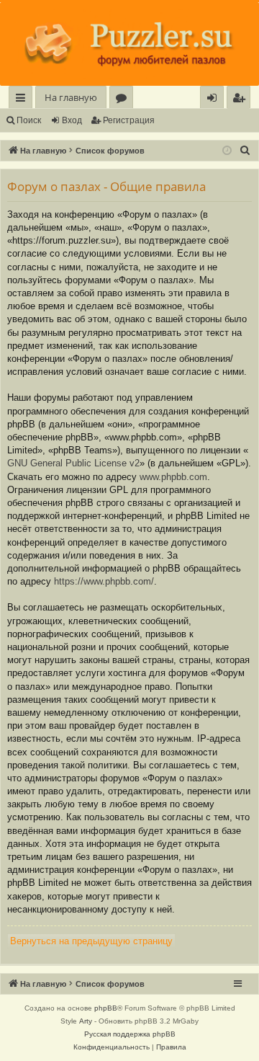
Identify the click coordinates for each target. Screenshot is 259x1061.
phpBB (105, 1008)
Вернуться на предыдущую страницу (91, 941)
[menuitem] (238, 97)
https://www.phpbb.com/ (104, 581)
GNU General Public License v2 (73, 463)
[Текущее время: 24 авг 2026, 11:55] (227, 151)
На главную (71, 97)
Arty (85, 1021)
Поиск (29, 120)
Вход (72, 120)
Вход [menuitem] (214, 100)
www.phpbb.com (173, 476)
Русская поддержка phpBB (130, 1034)
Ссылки (23, 100)
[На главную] (129, 44)
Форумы (124, 100)
